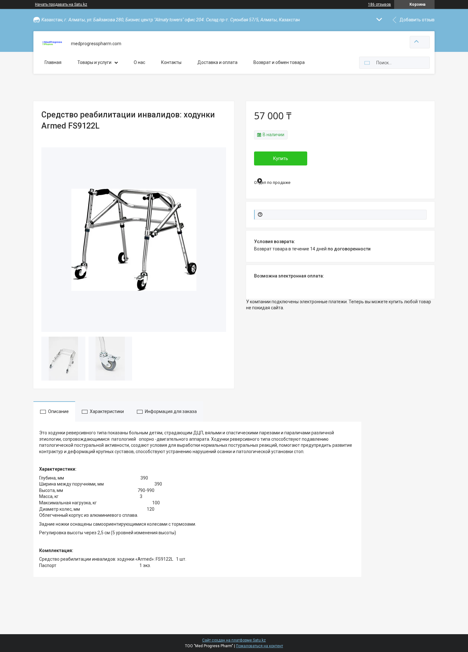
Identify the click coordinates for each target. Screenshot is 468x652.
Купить (280, 158)
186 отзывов (379, 4)
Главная (53, 62)
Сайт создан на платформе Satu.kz (234, 640)
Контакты (171, 62)
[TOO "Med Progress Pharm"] (52, 44)
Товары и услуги (94, 62)
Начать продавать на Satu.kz (61, 4)
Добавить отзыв (417, 19)
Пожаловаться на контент (259, 646)
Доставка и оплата (217, 62)
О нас (139, 62)
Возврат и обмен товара (279, 62)
